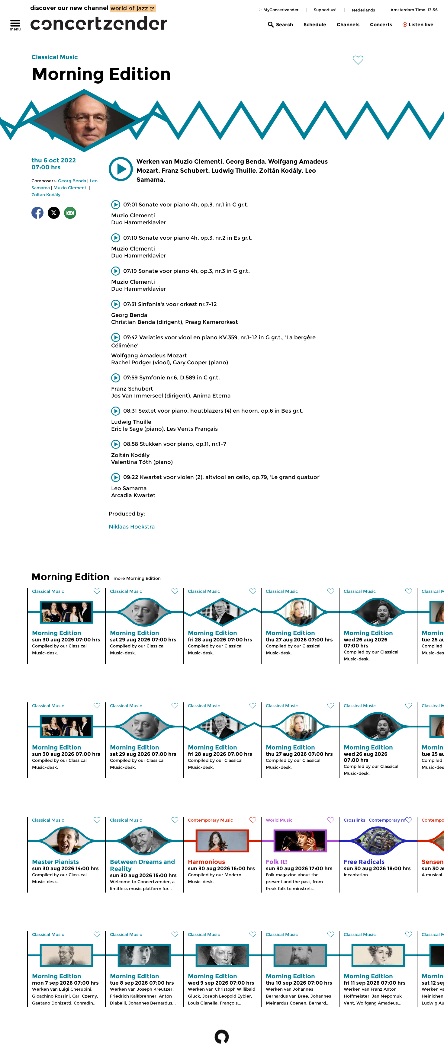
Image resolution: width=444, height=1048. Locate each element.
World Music (279, 820)
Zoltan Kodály (45, 194)
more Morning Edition (137, 578)
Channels (348, 24)
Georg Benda (72, 181)
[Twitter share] (54, 214)
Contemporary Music (210, 820)
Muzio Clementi (70, 187)
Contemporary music (391, 820)
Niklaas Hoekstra (132, 526)
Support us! (325, 9)
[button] (121, 169)
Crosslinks (354, 820)
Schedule (315, 24)
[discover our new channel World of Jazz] (133, 8)
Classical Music (54, 57)
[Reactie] (70, 214)
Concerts (381, 24)
